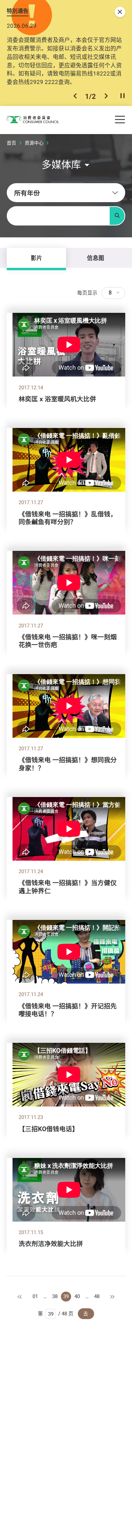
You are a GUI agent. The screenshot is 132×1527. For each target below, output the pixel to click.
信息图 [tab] (95, 258)
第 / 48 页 (55, 1313)
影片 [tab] (36, 258)
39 (66, 1296)
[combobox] (66, 192)
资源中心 (34, 143)
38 (55, 1296)
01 (35, 1296)
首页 (11, 143)
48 (97, 1296)
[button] (75, 96)
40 (77, 1296)
